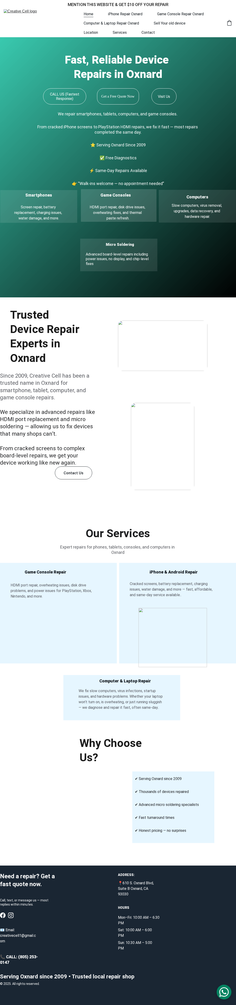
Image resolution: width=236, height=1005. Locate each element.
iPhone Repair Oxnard (125, 14)
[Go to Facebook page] (3, 915)
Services (120, 32)
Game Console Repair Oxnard (180, 14)
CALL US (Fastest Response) (64, 96)
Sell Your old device (170, 23)
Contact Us (73, 473)
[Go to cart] (229, 23)
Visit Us (164, 96)
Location (91, 32)
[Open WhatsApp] (224, 992)
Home (88, 14)
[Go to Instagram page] (11, 915)
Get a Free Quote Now (118, 96)
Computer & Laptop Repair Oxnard (111, 23)
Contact (148, 32)
